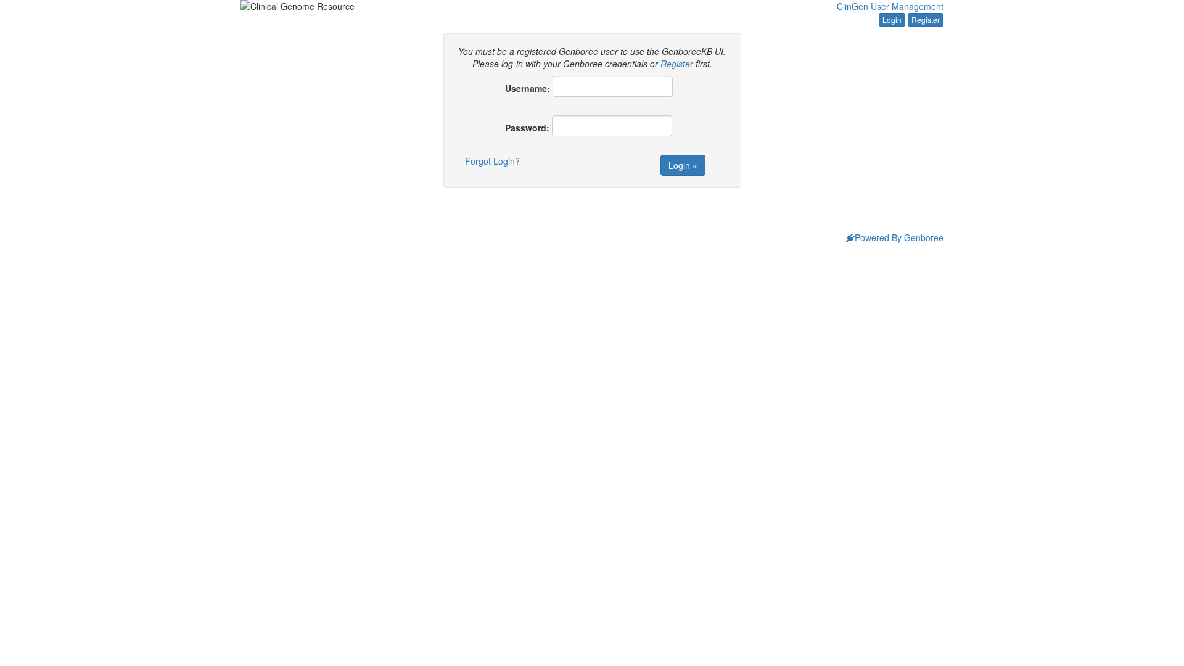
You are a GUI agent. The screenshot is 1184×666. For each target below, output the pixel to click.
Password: (527, 127)
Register (925, 19)
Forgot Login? (492, 161)
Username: (527, 88)
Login (892, 19)
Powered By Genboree (899, 237)
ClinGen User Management (890, 6)
